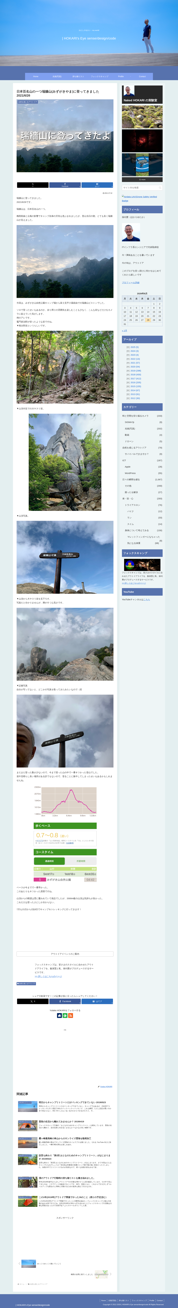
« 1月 (124, 330)
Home (103, 1300)
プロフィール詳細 (130, 282)
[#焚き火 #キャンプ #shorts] (142, 140)
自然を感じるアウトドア (27, 983)
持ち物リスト (124, 1300)
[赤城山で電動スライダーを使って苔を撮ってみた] (142, 116)
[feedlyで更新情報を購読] (65, 1015)
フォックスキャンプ (139, 1300)
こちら (146, 599)
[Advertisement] (40, 1050)
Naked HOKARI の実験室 (140, 100)
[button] (160, 187)
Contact (160, 1300)
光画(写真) (112, 1300)
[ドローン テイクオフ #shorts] (142, 164)
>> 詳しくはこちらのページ (48, 976)
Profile (151, 1300)
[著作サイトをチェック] (59, 1015)
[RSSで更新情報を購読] (70, 1015)
